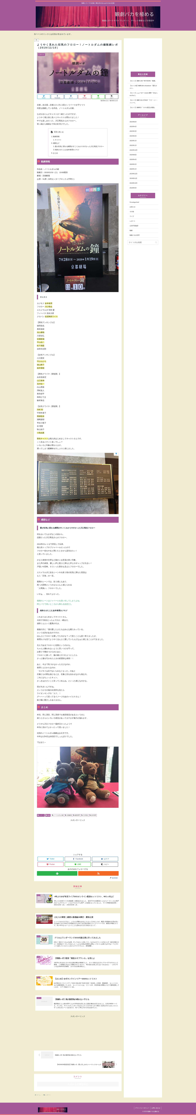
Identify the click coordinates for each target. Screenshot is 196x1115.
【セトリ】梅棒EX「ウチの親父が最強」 (143, 107)
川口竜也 (85, 815)
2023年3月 (133, 131)
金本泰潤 (93, 815)
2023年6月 (133, 122)
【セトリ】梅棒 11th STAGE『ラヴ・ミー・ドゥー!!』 (144, 101)
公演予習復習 (134, 226)
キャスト (58, 140)
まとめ (55, 153)
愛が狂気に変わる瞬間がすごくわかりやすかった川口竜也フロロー (79, 146)
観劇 (48, 815)
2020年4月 (133, 159)
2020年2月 (133, 164)
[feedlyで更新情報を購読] (57, 873)
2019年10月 (133, 183)
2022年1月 (133, 145)
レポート (41, 815)
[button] (111, 96)
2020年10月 (133, 150)
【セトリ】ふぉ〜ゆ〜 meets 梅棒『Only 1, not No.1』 (144, 94)
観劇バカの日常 (135, 235)
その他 (132, 211)
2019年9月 (133, 188)
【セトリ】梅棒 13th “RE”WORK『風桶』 (143, 81)
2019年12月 (133, 173)
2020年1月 (133, 169)
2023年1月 (133, 140)
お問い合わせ (156, 1108)
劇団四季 (77, 815)
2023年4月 (133, 126)
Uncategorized (134, 202)
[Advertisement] (78, 836)
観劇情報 (56, 136)
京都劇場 (69, 815)
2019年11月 (133, 178)
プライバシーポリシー (142, 1108)
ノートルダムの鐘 (58, 815)
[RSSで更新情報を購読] (98, 873)
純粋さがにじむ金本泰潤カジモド (67, 150)
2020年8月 (133, 155)
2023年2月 (133, 136)
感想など (56, 143)
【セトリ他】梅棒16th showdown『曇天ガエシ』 (143, 87)
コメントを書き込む (77, 1084)
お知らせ (132, 207)
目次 (56, 132)
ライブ (132, 216)
